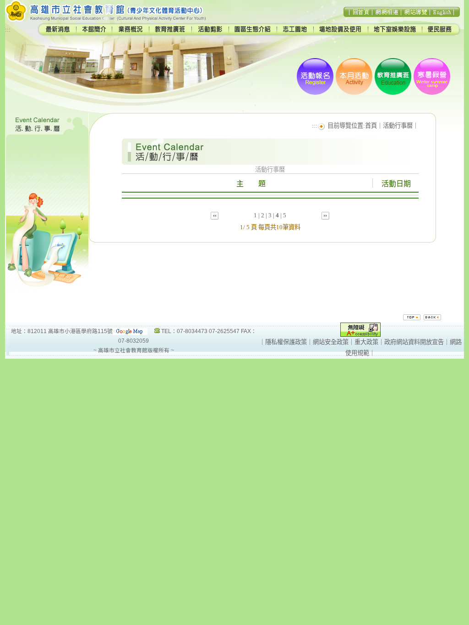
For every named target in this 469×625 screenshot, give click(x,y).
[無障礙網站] (360, 334)
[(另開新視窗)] (130, 331)
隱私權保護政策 (286, 342)
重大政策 (366, 342)
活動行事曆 (398, 125)
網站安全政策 (331, 342)
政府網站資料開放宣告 (414, 342)
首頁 (371, 125)
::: (8, 29)
